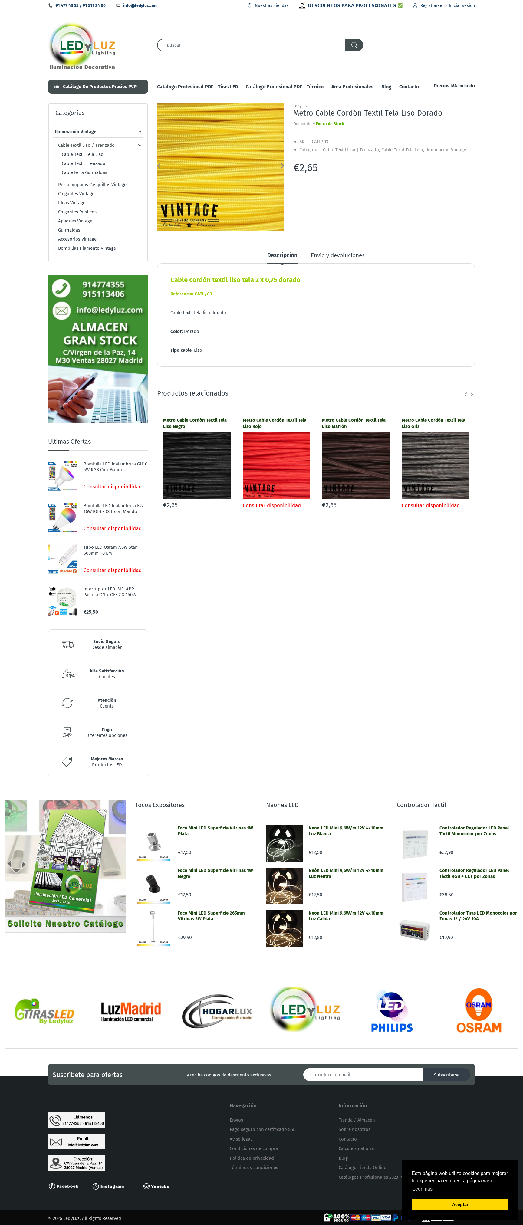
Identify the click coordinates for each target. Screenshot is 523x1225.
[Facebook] (66, 1186)
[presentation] (466, 394)
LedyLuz (300, 105)
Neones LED (282, 805)
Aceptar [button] (460, 1204)
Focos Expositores (160, 805)
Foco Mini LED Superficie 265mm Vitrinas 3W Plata (211, 916)
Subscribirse (446, 1075)
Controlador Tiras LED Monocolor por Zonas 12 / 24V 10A (478, 916)
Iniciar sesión (462, 5)
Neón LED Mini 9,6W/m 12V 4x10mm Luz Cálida (346, 916)
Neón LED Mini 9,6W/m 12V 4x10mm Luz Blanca (346, 831)
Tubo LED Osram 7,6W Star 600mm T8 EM (110, 550)
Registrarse (431, 5)
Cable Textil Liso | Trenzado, (351, 150)
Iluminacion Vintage (446, 150)
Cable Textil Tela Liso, (402, 150)
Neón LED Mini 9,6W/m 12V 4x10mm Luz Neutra (346, 873)
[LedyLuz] (82, 45)
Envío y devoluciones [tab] (338, 255)
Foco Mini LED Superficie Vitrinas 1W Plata (215, 831)
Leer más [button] (423, 1188)
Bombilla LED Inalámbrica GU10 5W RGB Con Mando (115, 467)
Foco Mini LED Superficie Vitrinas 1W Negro (215, 873)
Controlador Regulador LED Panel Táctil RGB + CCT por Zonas (474, 873)
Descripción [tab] (282, 255)
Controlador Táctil (421, 805)
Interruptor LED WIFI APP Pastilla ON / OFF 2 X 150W (110, 592)
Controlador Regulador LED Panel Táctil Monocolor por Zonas (474, 831)
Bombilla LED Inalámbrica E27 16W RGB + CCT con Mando (114, 508)
